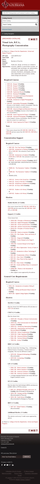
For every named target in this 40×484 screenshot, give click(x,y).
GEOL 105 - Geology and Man (19, 393)
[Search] (36, 24)
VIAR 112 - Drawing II (13, 90)
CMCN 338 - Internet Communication (20, 226)
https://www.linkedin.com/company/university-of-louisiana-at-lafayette (13, 465)
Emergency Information (31, 473)
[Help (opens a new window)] (37, 39)
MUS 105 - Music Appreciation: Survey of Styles (24, 247)
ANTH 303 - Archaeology (17, 358)
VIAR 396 (8, 132)
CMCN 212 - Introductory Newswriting (21, 326)
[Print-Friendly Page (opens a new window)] (34, 39)
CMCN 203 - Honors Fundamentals (20, 332)
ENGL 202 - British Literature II (19, 369)
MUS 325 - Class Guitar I (17, 263)
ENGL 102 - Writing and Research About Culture (22, 289)
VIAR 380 (8, 133)
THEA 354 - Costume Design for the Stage (22, 243)
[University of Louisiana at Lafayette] (12, 7)
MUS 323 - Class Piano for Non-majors (21, 259)
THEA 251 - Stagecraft (17, 238)
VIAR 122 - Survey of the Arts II (17, 181)
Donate (20, 475)
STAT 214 (10, 308)
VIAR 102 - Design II (12, 86)
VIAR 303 (25, 130)
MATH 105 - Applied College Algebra (18, 293)
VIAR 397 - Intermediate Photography (17, 103)
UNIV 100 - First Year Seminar (17, 147)
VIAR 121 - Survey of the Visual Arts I (19, 179)
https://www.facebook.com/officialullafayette (2, 465)
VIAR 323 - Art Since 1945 (16, 185)
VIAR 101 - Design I (12, 84)
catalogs (9, 477)
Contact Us (4, 447)
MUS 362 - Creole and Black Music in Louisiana (23, 265)
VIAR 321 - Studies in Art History (18, 189)
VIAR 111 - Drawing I (12, 88)
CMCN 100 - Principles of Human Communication (24, 319)
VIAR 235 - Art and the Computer (18, 160)
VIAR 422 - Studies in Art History (18, 193)
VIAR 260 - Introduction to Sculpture (18, 155)
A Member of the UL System (13, 471)
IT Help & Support (29, 471)
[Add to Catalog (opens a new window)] (32, 39)
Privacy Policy (18, 473)
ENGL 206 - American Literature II (20, 373)
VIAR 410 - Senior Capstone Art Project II (18, 122)
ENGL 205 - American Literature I (20, 371)
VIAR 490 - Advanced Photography (16, 116)
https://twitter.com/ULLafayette (5, 465)
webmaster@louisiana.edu (7, 444)
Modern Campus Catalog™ (23, 479)
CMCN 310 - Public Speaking (18, 334)
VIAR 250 (11, 156)
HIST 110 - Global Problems (18, 406)
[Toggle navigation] (38, 2)
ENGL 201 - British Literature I (19, 367)
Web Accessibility (6, 473)
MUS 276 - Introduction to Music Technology (23, 251)
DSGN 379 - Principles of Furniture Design (22, 228)
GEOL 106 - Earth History (17, 397)
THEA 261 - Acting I (16, 340)
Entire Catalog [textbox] (7, 20)
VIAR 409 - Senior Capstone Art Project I (18, 114)
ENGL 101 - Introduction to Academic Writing (21, 286)
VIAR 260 (15, 151)
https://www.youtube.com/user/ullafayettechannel (7, 465)
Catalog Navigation (9, 33)
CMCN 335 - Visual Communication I (20, 224)
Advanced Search (7, 29)
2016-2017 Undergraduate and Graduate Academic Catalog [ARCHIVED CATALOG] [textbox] (20, 13)
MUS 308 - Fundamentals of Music (20, 255)
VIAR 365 (33, 132)
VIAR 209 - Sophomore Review (15, 92)
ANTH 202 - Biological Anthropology (20, 354)
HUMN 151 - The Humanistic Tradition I (19, 168)
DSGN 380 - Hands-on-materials (19, 232)
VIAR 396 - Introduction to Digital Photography (19, 99)
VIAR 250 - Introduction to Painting (18, 149)
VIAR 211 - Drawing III (13, 94)
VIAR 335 (30, 130)
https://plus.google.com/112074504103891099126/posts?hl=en (10, 465)
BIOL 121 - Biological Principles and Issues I (23, 389)
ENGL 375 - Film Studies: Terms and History (23, 234)
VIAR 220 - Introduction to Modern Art (19, 183)
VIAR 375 (27, 132)
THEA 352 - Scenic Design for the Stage (21, 240)
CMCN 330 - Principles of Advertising (21, 220)
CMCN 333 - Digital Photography (19, 222)
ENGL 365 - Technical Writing (19, 338)
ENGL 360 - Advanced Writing (19, 336)
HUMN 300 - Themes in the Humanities (21, 268)
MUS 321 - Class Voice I (17, 257)
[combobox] (20, 13)
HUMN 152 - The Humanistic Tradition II (19, 172)
